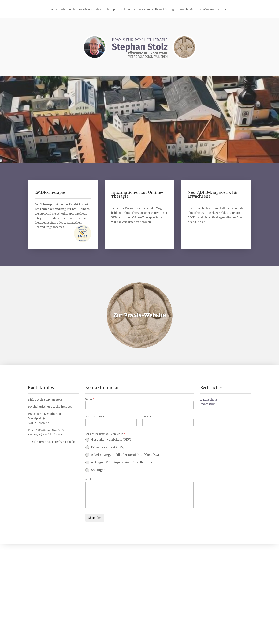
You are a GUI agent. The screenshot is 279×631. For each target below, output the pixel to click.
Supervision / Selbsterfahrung (154, 9)
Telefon (147, 416)
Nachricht (92, 479)
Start (53, 9)
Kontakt (223, 9)
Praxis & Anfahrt (90, 9)
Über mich (68, 9)
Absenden (95, 517)
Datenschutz (208, 399)
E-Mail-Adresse (95, 416)
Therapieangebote (117, 9)
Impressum (207, 404)
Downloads (185, 9)
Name (89, 399)
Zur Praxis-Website (139, 315)
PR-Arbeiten (205, 9)
